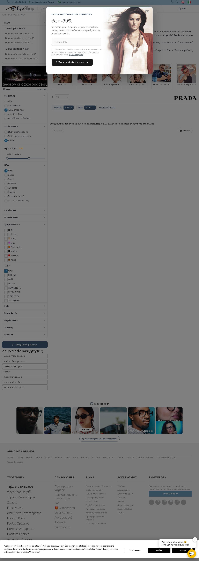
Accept (183, 550)
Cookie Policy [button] (89, 549)
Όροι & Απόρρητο (76, 55)
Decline (159, 550)
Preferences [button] (34, 552)
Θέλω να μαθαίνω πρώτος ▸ (72, 62)
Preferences (135, 550)
